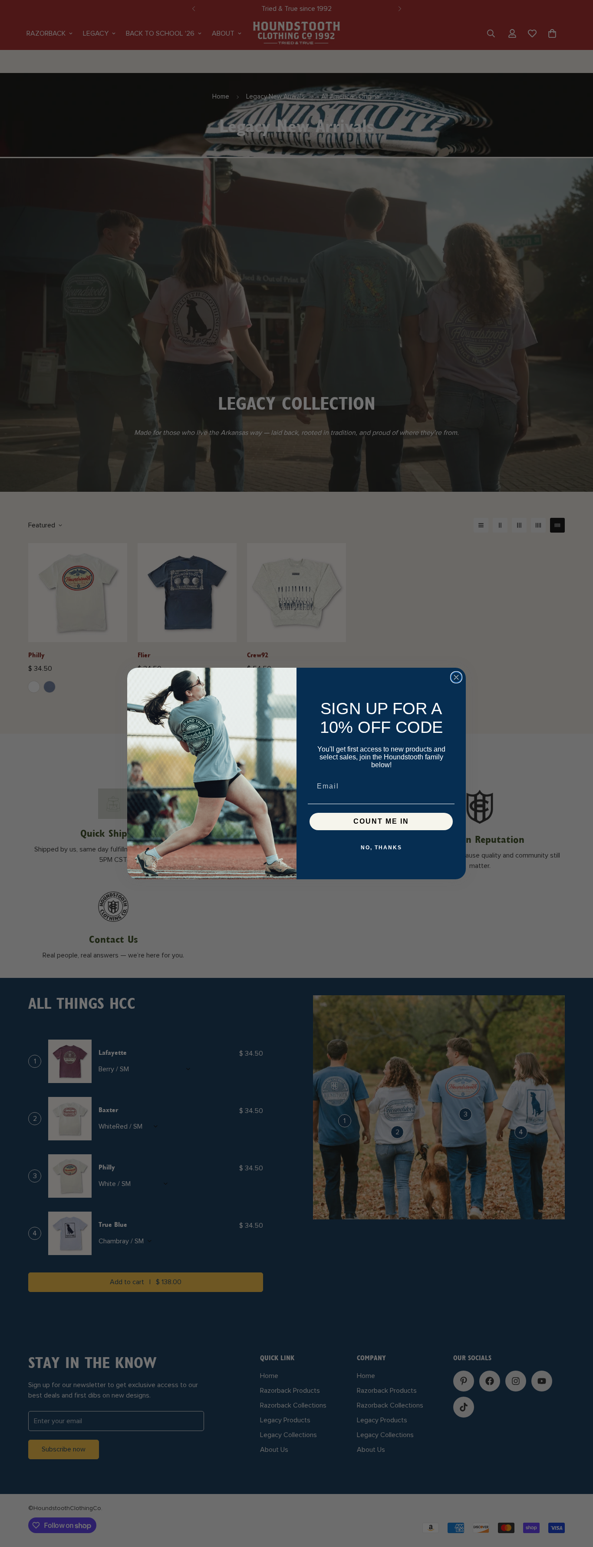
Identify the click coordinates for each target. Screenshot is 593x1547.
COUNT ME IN (381, 821)
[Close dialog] (456, 677)
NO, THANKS (381, 848)
